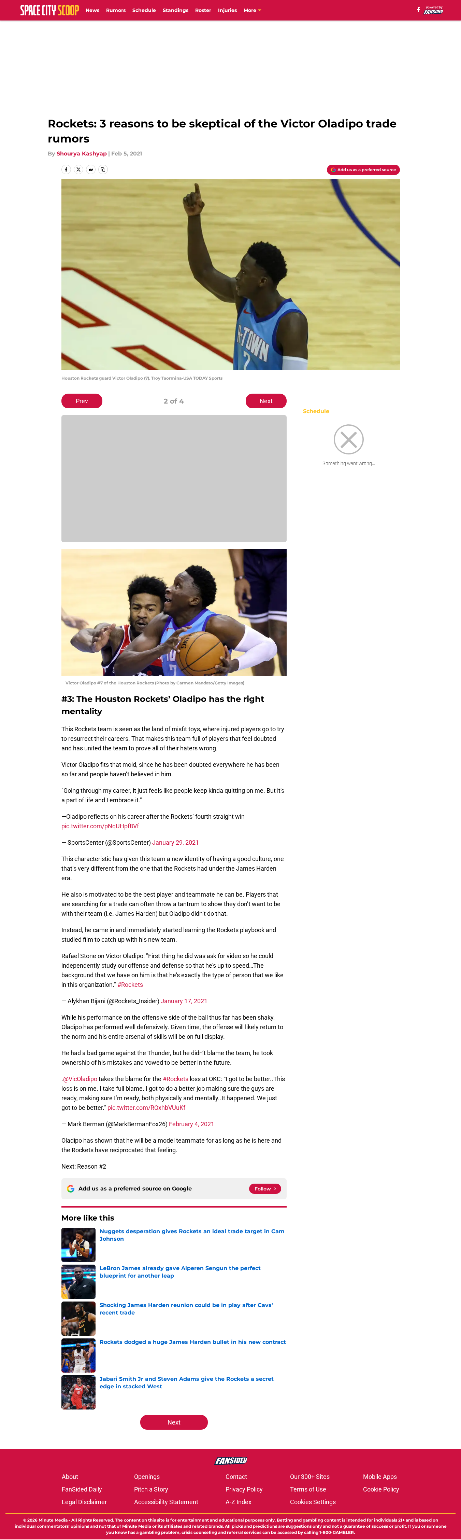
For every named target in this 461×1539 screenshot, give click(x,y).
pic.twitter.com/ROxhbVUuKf (146, 1107)
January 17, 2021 (184, 1001)
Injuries (227, 10)
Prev (82, 401)
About (70, 1476)
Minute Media (53, 1520)
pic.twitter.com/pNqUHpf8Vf (100, 826)
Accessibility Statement (166, 1502)
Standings (175, 10)
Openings (147, 1476)
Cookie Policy (381, 1489)
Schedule (144, 10)
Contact (236, 1476)
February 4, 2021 (191, 1124)
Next (266, 401)
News (92, 10)
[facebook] (418, 9)
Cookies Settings (313, 1502)
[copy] (103, 169)
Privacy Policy (244, 1489)
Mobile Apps (380, 1476)
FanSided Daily (82, 1489)
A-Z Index (238, 1502)
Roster (203, 10)
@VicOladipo (80, 1078)
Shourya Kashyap (82, 153)
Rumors (116, 10)
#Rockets (130, 984)
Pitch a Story (151, 1489)
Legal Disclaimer (84, 1502)
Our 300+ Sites (310, 1476)
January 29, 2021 (175, 842)
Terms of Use (308, 1489)
